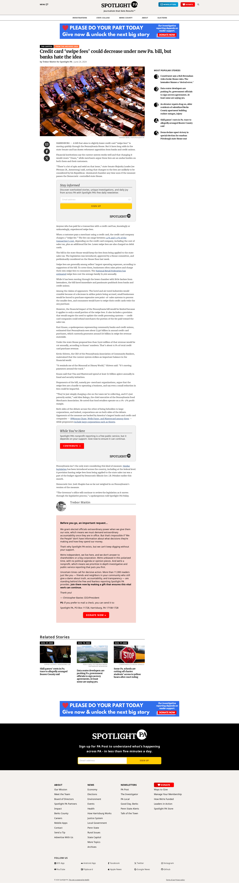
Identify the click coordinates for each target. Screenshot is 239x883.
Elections (92, 794)
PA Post (125, 789)
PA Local (125, 799)
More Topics (94, 842)
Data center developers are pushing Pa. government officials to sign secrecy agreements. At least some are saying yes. (90, 676)
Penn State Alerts (130, 808)
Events (91, 803)
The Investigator (129, 794)
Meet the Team (62, 794)
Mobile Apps (60, 823)
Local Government (97, 823)
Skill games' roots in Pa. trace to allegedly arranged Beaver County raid (53, 671)
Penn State (93, 827)
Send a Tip (59, 832)
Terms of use (170, 880)
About (145, 18)
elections (162, 18)
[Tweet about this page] (47, 158)
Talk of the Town (129, 813)
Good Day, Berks (129, 803)
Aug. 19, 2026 (84, 643)
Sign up (144, 760)
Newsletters (129, 784)
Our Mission (60, 789)
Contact (58, 827)
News (91, 784)
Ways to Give (161, 789)
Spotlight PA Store (163, 808)
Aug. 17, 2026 (121, 643)
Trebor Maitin (80, 502)
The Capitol (46, 46)
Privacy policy (180, 880)
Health (91, 808)
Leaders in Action (163, 803)
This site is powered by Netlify (79, 880)
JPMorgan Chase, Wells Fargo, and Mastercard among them (99, 418)
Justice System (95, 818)
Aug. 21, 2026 (47, 643)
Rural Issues (94, 832)
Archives (92, 846)
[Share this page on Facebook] (47, 151)
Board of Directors (64, 799)
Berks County (125, 18)
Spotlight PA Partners (65, 803)
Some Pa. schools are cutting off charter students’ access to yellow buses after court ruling (127, 673)
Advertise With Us (63, 837)
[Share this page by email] (47, 144)
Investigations (80, 18)
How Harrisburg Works (100, 813)
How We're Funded (164, 799)
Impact (58, 808)
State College (103, 18)
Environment (94, 799)
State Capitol (94, 837)
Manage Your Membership (168, 794)
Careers (58, 818)
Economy (92, 789)
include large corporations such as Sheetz (94, 422)
